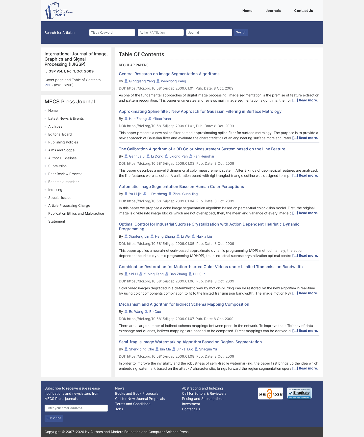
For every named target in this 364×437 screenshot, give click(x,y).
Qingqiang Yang (142, 81)
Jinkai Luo (185, 349)
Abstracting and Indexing (202, 388)
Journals (274, 10)
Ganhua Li (137, 156)
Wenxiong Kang (173, 81)
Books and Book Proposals (136, 393)
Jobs (119, 409)
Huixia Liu (204, 236)
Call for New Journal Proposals (140, 398)
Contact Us (304, 10)
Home (248, 10)
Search (241, 32)
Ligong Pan (178, 156)
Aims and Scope (61, 150)
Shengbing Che (141, 349)
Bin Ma (165, 349)
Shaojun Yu (208, 349)
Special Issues (59, 197)
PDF (48, 85)
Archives (55, 126)
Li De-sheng (157, 194)
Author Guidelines (62, 158)
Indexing (55, 189)
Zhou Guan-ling (185, 194)
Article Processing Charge (69, 205)
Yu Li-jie (135, 194)
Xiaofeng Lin (139, 236)
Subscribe (54, 418)
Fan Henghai (204, 156)
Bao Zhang (178, 274)
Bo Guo (155, 311)
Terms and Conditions (132, 404)
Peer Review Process (65, 174)
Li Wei (185, 236)
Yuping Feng (154, 274)
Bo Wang (136, 311)
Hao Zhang (138, 118)
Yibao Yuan (162, 118)
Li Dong (157, 156)
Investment (191, 404)
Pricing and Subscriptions (202, 398)
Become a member (63, 182)
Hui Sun (199, 274)
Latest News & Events (66, 118)
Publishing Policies (63, 142)
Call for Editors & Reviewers (204, 393)
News (119, 388)
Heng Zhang (165, 236)
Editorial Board (60, 134)
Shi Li (133, 274)
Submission (57, 166)
